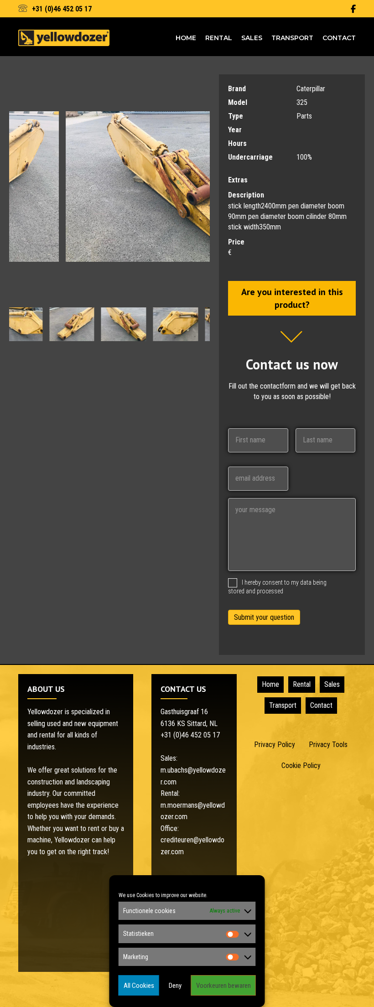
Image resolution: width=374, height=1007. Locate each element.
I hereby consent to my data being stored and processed (277, 586)
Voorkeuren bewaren (223, 985)
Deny (175, 985)
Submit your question (264, 617)
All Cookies (139, 985)
